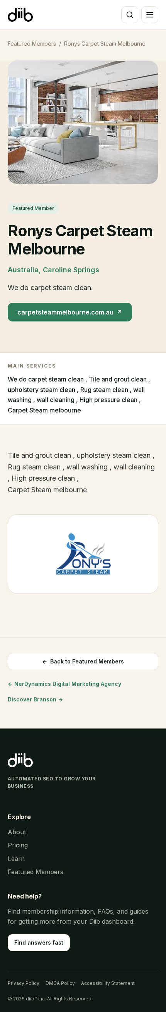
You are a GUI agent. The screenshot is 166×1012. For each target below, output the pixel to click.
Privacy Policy (23, 983)
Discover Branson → (35, 699)
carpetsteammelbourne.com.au (69, 312)
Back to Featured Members (83, 661)
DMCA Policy (60, 983)
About (17, 832)
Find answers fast (38, 942)
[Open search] (129, 14)
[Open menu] (149, 14)
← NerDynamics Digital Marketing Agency (64, 683)
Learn (16, 859)
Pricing (18, 845)
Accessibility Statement (108, 983)
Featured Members (32, 43)
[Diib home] (20, 15)
